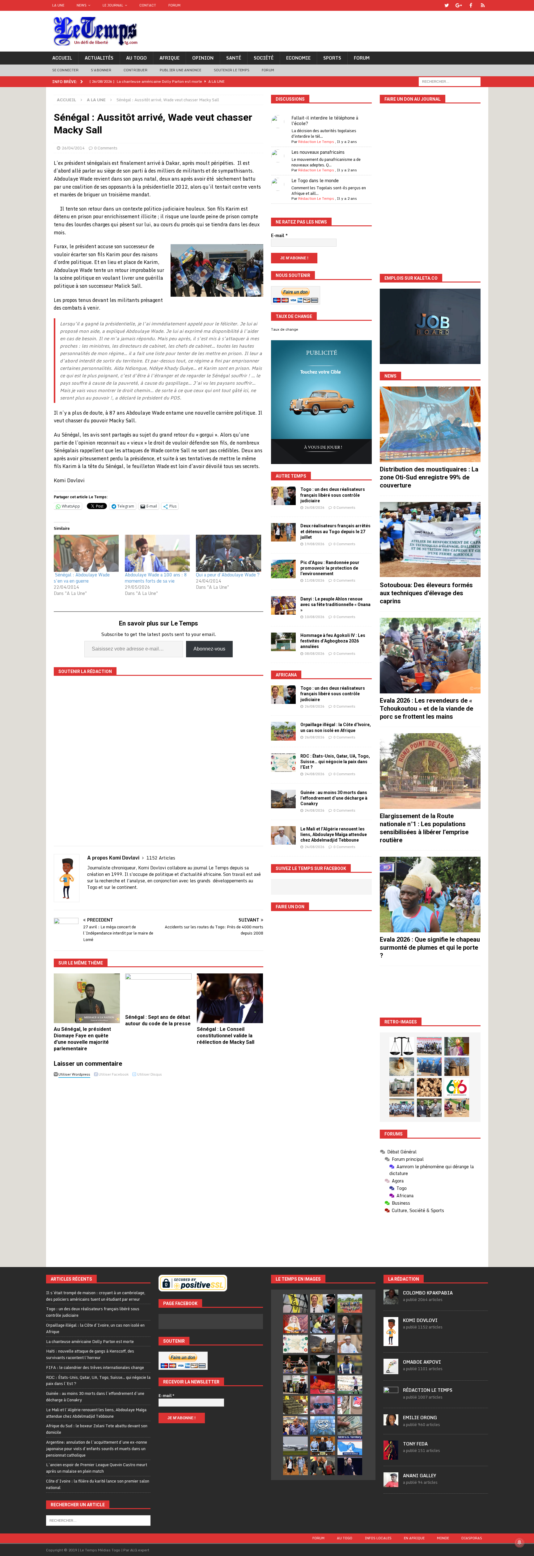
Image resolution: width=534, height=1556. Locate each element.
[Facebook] (470, 5)
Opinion (203, 57)
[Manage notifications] (519, 1542)
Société (263, 57)
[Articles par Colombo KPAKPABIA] (391, 1301)
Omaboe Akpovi (422, 1362)
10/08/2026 (314, 617)
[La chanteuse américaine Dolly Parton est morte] (295, 1324)
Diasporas (471, 1538)
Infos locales (378, 1538)
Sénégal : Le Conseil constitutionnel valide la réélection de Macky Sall (225, 1035)
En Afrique (414, 1538)
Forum (174, 5)
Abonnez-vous (209, 648)
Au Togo (136, 57)
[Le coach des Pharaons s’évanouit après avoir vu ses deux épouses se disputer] (349, 1466)
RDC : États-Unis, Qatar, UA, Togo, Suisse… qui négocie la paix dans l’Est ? (335, 762)
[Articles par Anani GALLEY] (391, 1483)
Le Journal (113, 5)
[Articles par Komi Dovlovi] (391, 1342)
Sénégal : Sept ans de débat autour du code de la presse (158, 1020)
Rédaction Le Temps (316, 141)
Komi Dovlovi (420, 1320)
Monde (443, 1538)
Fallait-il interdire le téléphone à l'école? (324, 120)
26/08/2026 (314, 507)
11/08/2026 (314, 580)
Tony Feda (415, 1443)
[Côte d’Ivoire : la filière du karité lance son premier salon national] (295, 1384)
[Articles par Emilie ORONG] (391, 1422)
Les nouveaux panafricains (318, 152)
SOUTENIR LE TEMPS (231, 70)
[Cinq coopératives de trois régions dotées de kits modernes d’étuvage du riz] (401, 1087)
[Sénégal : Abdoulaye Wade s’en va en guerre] (86, 553)
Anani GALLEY (419, 1475)
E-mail (279, 235)
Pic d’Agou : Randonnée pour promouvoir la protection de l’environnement (329, 568)
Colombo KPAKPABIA (428, 1292)
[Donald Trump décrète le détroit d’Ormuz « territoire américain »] (349, 1445)
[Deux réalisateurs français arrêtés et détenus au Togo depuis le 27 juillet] (283, 532)
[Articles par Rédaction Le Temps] (391, 1398)
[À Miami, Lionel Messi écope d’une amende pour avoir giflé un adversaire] (349, 1384)
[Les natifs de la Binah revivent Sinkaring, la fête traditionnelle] (456, 1107)
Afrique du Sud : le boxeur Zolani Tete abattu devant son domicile (96, 1429)
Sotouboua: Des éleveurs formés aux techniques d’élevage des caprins (426, 593)
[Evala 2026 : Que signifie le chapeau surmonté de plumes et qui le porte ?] (430, 894)
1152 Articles (160, 857)
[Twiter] (446, 5)
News (82, 5)
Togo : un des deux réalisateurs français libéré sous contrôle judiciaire (332, 495)
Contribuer (135, 70)
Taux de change (284, 329)
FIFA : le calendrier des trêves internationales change (95, 1367)
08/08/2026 (314, 653)
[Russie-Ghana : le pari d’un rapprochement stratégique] (322, 1466)
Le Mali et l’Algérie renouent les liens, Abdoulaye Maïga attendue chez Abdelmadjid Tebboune (333, 834)
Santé (233, 57)
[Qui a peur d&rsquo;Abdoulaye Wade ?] (228, 553)
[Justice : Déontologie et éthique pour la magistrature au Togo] (401, 1046)
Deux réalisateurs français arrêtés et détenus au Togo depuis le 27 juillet (335, 531)
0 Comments (105, 147)
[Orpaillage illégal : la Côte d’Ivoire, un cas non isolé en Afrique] (283, 731)
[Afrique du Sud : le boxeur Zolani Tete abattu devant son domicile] (295, 1364)
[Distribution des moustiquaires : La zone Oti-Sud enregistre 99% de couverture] (430, 424)
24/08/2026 (314, 774)
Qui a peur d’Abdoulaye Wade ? (228, 574)
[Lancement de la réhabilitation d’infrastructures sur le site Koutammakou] (456, 1066)
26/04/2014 (73, 147)
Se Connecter (65, 70)
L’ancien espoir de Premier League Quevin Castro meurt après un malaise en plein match (96, 1467)
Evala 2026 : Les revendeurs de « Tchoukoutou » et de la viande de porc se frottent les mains (426, 708)
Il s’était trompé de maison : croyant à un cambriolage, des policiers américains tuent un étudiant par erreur (95, 1296)
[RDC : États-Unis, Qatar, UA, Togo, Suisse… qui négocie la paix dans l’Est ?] (283, 762)
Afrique (169, 57)
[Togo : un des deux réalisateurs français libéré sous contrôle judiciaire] (283, 496)
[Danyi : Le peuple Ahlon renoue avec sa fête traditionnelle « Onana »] (283, 605)
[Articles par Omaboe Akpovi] (391, 1371)
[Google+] (458, 5)
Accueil (62, 57)
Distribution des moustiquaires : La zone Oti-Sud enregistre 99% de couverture (429, 477)
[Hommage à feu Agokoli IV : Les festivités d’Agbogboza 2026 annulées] (283, 642)
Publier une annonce (180, 70)
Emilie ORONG (420, 1417)
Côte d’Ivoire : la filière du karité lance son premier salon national (97, 1484)
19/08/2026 (314, 544)
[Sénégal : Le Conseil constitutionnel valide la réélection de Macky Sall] (230, 998)
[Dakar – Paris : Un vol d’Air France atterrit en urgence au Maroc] (295, 1446)
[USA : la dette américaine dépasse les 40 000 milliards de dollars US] (349, 1425)
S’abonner (101, 70)
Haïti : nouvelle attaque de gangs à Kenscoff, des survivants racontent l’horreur (90, 1354)
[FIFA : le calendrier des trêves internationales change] (349, 1324)
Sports (332, 57)
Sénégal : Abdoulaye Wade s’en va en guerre (82, 577)
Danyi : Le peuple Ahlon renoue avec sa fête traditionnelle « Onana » (335, 604)
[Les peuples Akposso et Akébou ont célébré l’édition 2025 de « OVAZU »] (401, 1066)
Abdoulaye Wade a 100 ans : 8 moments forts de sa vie (156, 577)
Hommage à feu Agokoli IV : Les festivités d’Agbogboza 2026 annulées (332, 641)
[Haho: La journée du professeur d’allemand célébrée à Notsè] (401, 1107)
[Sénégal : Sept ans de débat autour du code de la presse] (158, 992)
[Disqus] (158, 1167)
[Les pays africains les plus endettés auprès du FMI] (322, 1425)
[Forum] (482, 5)
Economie (298, 57)
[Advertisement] (430, 992)
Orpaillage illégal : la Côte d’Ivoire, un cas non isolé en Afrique (95, 1328)
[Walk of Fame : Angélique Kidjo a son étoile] (322, 1384)
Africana (286, 674)
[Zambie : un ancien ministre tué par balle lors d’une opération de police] (295, 1425)
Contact (147, 5)
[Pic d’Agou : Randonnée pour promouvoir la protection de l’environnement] (283, 569)
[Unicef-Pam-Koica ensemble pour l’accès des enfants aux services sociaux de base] (429, 1066)
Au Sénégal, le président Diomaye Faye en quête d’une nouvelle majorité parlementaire (82, 1038)
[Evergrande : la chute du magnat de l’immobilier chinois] (322, 1446)
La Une (58, 5)
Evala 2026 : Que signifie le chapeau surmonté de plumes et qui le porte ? (430, 947)
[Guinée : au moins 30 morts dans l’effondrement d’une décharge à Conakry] (283, 799)
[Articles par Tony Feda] (391, 1456)
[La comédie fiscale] (429, 1107)
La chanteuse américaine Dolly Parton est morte (90, 1341)
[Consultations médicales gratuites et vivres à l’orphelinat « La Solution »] (429, 1046)
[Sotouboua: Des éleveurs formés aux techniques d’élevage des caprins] (430, 540)
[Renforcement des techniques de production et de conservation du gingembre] (429, 1087)
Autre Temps (291, 476)
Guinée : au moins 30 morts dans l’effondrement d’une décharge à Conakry (333, 798)
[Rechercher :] (450, 81)
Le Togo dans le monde (315, 180)
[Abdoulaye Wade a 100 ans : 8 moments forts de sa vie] (157, 553)
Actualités (99, 57)
